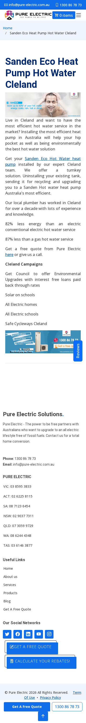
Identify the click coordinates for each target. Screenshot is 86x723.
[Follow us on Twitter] (7, 634)
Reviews (78, 351)
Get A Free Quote (17, 609)
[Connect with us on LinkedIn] (28, 634)
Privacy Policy (50, 697)
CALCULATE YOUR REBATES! (42, 661)
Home (7, 28)
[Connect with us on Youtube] (38, 634)
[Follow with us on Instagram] (49, 634)
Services (9, 585)
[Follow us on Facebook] (17, 634)
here (9, 254)
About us (10, 576)
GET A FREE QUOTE (33, 646)
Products (10, 593)
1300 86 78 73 (67, 706)
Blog (7, 601)
